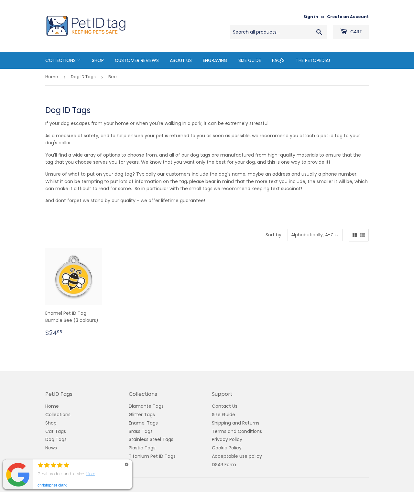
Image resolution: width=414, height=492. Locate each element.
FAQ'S (278, 60)
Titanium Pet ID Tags (152, 456)
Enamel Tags (143, 423)
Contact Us (224, 406)
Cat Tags (55, 431)
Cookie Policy (227, 448)
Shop (98, 60)
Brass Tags (141, 431)
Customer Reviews (137, 60)
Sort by (273, 234)
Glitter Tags (142, 414)
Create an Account (348, 16)
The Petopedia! (313, 60)
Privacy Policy (227, 439)
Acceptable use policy (237, 456)
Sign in (310, 16)
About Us (181, 60)
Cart (355, 31)
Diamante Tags (146, 406)
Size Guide (249, 60)
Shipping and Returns (235, 423)
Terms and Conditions (237, 431)
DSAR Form (224, 464)
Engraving (215, 60)
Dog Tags (56, 439)
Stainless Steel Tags (151, 439)
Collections (61, 60)
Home (51, 77)
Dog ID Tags (83, 77)
